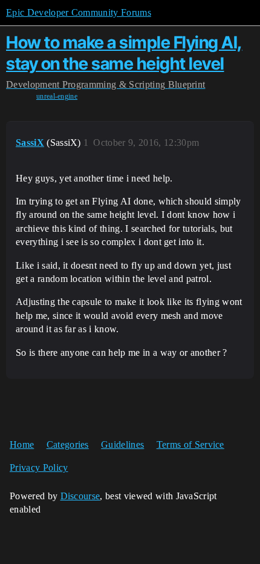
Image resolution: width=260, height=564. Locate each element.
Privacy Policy (39, 467)
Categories (68, 444)
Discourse (80, 496)
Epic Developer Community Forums (78, 12)
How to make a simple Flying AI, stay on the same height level (124, 53)
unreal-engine (56, 96)
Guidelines (122, 444)
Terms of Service (190, 444)
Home (22, 444)
